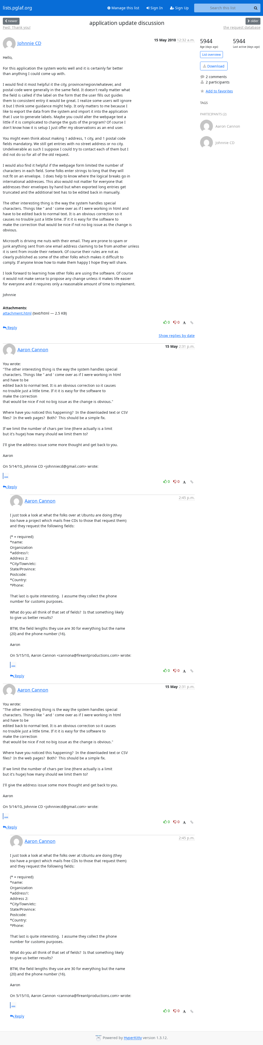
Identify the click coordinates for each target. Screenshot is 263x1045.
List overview (211, 54)
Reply (11, 327)
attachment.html (17, 313)
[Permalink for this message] (192, 322)
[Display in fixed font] (184, 322)
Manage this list (124, 7)
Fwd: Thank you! (17, 27)
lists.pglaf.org (17, 8)
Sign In (156, 7)
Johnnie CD (29, 43)
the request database (241, 27)
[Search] (255, 8)
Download (215, 66)
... (6, 475)
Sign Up (181, 7)
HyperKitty (133, 1037)
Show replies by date (177, 335)
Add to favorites (219, 91)
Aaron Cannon (32, 349)
